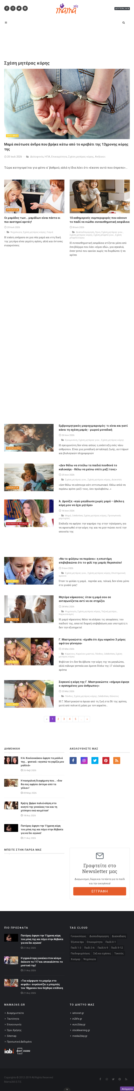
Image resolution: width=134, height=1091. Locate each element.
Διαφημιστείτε (15, 1013)
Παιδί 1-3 (76, 947)
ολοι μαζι (12, 136)
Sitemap (11, 1036)
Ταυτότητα (13, 1018)
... (81, 719)
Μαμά (68, 515)
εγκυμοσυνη (13, 448)
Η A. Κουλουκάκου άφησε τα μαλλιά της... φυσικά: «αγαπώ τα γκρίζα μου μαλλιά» (42, 762)
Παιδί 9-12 (117, 947)
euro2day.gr (78, 1024)
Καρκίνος (70, 653)
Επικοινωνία (14, 1024)
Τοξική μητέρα (109, 611)
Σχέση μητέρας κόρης (81, 156)
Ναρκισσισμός (66, 614)
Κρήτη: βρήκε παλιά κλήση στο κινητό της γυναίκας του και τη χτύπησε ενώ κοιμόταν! (39, 807)
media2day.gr (79, 1036)
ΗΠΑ (47, 156)
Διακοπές (116, 479)
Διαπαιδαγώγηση (85, 232)
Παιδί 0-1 (111, 942)
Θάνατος (114, 696)
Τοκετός (119, 953)
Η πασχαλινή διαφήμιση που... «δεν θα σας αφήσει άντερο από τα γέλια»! (41, 784)
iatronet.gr (78, 1013)
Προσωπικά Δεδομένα (19, 1041)
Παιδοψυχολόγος (80, 953)
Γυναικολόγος (78, 936)
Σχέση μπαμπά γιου (104, 235)
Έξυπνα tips (77, 942)
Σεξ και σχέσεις (102, 953)
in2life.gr (77, 1018)
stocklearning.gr (81, 1030)
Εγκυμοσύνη (71, 440)
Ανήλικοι (100, 156)
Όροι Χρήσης (14, 1030)
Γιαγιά (50, 232)
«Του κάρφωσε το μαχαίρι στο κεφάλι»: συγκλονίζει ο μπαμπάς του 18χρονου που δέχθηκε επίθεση (42, 984)
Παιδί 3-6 (89, 947)
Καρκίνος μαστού (85, 653)
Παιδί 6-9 (103, 947)
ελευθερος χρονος (17, 524)
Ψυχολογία (16, 232)
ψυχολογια (12, 210)
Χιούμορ (75, 959)
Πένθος (99, 653)
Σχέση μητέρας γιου (112, 232)
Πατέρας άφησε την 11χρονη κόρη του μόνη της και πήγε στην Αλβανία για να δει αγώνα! (42, 829)
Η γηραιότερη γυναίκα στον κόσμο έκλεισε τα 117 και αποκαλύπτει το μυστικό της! (42, 962)
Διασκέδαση (119, 936)
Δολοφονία (36, 156)
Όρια (97, 232)
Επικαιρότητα (59, 156)
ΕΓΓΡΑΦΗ (99, 891)
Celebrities (77, 515)
